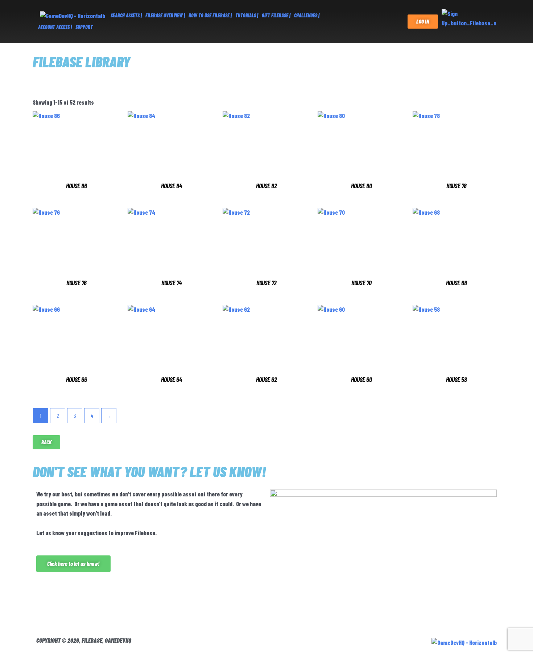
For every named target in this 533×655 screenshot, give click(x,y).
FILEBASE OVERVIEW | (165, 15)
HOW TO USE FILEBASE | (210, 15)
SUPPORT (84, 27)
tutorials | (246, 15)
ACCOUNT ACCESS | (55, 27)
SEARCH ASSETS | (126, 15)
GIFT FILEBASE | (276, 15)
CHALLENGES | (306, 15)
